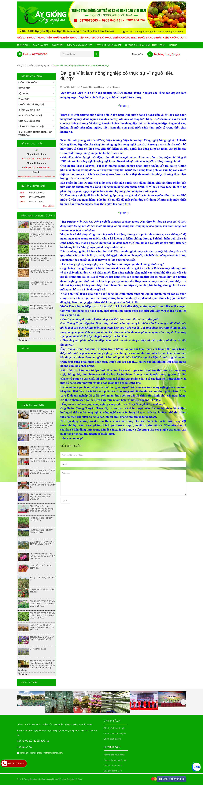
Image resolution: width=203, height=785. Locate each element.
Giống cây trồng (28, 82)
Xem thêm (23, 340)
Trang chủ (23, 45)
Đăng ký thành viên (113, 771)
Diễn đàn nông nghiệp (79, 45)
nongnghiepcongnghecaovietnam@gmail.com (41, 753)
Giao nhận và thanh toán (115, 760)
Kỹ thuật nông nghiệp (109, 45)
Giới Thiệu (57, 45)
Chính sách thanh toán (114, 728)
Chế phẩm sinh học (29, 110)
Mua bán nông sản (29, 121)
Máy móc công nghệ (30, 115)
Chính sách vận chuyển (115, 733)
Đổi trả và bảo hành (113, 765)
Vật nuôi (23, 93)
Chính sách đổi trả (112, 739)
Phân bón (23, 99)
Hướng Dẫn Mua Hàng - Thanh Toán (145, 45)
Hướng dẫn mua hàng (114, 755)
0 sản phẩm (137, 54)
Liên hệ (173, 45)
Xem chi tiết (48, 206)
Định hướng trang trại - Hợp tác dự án (35, 133)
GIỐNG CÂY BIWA (27, 771)
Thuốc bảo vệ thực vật (32, 104)
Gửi (65, 500)
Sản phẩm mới (40, 45)
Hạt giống (24, 88)
